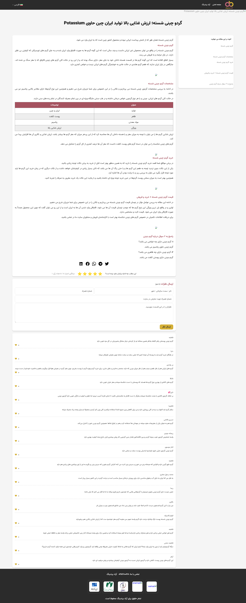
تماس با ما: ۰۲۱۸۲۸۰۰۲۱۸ (129, 574)
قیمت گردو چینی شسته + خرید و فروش (218, 73)
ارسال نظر (166, 327)
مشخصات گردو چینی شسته (223, 56)
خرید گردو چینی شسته (225, 62)
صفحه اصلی (216, 4)
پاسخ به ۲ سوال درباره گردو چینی (221, 84)
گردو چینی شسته (227, 46)
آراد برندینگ (206, 4)
